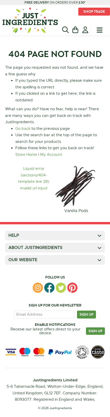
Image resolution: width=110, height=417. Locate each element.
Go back (22, 128)
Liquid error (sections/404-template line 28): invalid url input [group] (34, 178)
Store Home (26, 154)
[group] (76, 189)
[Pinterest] (72, 288)
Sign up (86, 314)
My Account (51, 154)
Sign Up (95, 330)
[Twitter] (61, 288)
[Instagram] (38, 288)
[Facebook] (49, 288)
